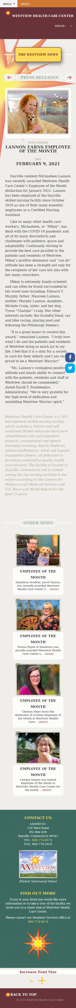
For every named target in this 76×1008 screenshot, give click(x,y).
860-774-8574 (42, 840)
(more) (54, 589)
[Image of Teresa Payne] (38, 615)
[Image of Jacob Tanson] (38, 550)
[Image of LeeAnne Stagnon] (38, 748)
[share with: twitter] (70, 368)
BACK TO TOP (23, 995)
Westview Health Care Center (42, 16)
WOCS (25, 4)
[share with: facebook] (70, 357)
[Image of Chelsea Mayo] (38, 680)
